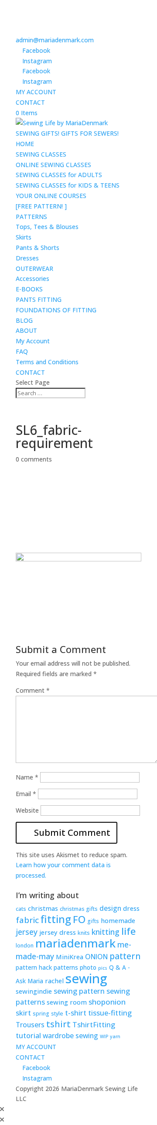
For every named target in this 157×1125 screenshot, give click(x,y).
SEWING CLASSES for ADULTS (59, 175)
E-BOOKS (29, 289)
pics (102, 968)
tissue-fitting (110, 1013)
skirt (23, 1013)
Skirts (23, 237)
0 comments (34, 459)
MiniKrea (69, 956)
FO (79, 919)
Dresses (27, 258)
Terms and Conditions (47, 362)
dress (131, 908)
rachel (54, 980)
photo (88, 967)
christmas (43, 908)
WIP (104, 1036)
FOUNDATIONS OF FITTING (56, 310)
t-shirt (75, 1013)
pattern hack (34, 967)
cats (21, 909)
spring (41, 1013)
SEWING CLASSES (41, 154)
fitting (56, 919)
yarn (115, 1036)
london (25, 945)
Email (26, 794)
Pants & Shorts (37, 247)
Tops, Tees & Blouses (47, 226)
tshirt (58, 1024)
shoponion (107, 1002)
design (110, 908)
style (57, 1013)
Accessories (32, 278)
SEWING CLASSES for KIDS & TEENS (67, 185)
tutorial (28, 1035)
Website (27, 810)
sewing (86, 978)
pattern (124, 956)
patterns (66, 967)
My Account (33, 341)
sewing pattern (79, 991)
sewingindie (34, 991)
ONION (96, 956)
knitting (105, 932)
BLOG (24, 320)
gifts (93, 921)
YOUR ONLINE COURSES (51, 195)
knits (84, 933)
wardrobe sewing (70, 1035)
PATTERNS (31, 216)
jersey (27, 932)
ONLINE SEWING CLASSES (53, 165)
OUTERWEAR (34, 268)
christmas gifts (79, 909)
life (128, 931)
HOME (25, 144)
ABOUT (26, 330)
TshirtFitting (93, 1024)
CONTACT (30, 102)
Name (27, 777)
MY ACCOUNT (36, 92)
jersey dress (57, 932)
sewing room (67, 1002)
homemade (118, 920)
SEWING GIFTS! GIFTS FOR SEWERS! (67, 133)
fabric (27, 920)
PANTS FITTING (38, 299)
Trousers (30, 1024)
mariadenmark (75, 943)
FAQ (22, 351)
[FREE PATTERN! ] (41, 206)
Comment (33, 690)
